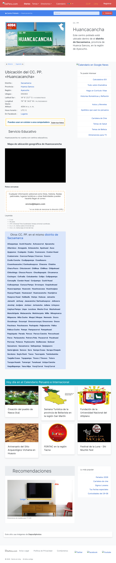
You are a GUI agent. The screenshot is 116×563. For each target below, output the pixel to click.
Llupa (24, 309)
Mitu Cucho (22, 317)
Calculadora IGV (100, 79)
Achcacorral (38, 244)
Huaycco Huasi (14, 297)
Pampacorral (34, 329)
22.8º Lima (92, 4)
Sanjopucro (47, 346)
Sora (30, 350)
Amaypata (22, 248)
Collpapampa (51, 276)
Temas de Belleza (99, 129)
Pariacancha (19, 338)
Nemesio (48, 317)
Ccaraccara (40, 252)
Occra (55, 317)
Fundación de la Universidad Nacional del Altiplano (93, 412)
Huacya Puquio (14, 293)
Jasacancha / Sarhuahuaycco (37, 301)
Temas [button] (35, 4)
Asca (52, 248)
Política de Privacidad (43, 551)
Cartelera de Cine (99, 118)
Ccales (31, 252)
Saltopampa (36, 346)
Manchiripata (13, 313)
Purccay (10, 342)
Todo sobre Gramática (97, 85)
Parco (9, 338)
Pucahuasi (53, 338)
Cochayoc (11, 276)
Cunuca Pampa (27, 285)
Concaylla (11, 280)
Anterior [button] (10, 64)
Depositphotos (34, 534)
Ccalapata (22, 252)
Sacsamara (12, 346)
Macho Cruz (42, 309)
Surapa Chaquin (54, 350)
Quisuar (51, 342)
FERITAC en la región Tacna (55, 448)
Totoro (52, 358)
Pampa (24, 329)
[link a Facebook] (92, 552)
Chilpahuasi (54, 268)
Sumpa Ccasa (39, 350)
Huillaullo (26, 297)
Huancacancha (39, 293)
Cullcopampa (13, 285)
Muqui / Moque (35, 317)
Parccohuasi (53, 334)
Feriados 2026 (102, 477)
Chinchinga (12, 272)
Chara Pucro (12, 268)
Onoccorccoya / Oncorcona (40, 321)
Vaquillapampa (13, 366)
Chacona (43, 264)
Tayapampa (26, 358)
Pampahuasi (46, 329)
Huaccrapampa (14, 289)
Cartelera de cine (100, 481)
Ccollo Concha (13, 260)
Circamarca (53, 272)
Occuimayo (12, 321)
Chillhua (35, 268)
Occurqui (23, 321)
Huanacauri (27, 293)
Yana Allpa (26, 366)
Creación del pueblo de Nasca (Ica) (20, 411)
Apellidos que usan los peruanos (95, 110)
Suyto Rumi (22, 354)
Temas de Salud (100, 124)
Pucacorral (43, 338)
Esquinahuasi (51, 285)
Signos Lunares (101, 485)
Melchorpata (38, 313)
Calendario (61, 4)
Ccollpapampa (28, 260)
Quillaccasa (41, 342)
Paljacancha (45, 325)
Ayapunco (11, 252)
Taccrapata (40, 354)
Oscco (57, 321)
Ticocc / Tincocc (40, 358)
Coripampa (36, 280)
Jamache (51, 297)
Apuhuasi (44, 248)
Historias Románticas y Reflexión (95, 96)
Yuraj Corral (37, 366)
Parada (22, 334)
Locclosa (32, 309)
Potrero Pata (31, 338)
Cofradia (21, 276)
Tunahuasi (36, 362)
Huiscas (42, 297)
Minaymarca (56, 313)
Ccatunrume (12, 256)
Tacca (30, 354)
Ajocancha (49, 244)
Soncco (23, 350)
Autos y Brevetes (99, 104)
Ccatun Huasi (52, 252)
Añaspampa (12, 244)
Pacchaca (11, 325)
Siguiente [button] (19, 64)
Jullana (47, 305)
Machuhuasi (54, 309)
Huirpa (34, 297)
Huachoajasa (52, 289)
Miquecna (11, 317)
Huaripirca (52, 293)
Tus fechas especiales (98, 489)
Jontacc (27, 305)
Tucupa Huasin (14, 362)
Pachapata (33, 325)
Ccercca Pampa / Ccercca (31, 256)
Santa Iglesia (12, 350)
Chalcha (52, 264)
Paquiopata (12, 334)
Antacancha (33, 248)
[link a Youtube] (106, 552)
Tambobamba (52, 354)
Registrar (107, 3)
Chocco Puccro (25, 272)
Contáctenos (62, 551)
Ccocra (47, 256)
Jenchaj (10, 305)
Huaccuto (26, 289)
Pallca (54, 325)
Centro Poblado (13, 13)
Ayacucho (25, 90)
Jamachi (11, 301)
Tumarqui (26, 362)
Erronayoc (39, 285)
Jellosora (56, 301)
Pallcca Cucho (13, 329)
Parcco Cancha (40, 334)
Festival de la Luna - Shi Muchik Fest (93, 448)
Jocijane (19, 305)
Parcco (29, 334)
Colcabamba (32, 276)
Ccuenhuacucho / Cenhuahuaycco (22, 264)
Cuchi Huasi (47, 280)
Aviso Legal (24, 551)
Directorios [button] (45, 4)
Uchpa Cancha (48, 362)
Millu (47, 313)
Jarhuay (19, 301)
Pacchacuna (22, 325)
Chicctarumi (25, 268)
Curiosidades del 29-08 (98, 493)
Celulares (108, 13)
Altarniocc (11, 248)
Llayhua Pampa (14, 309)
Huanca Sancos (27, 86)
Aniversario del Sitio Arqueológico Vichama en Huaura (21, 450)
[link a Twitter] (78, 552)
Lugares (24, 114)
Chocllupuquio (40, 272)
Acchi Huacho (25, 244)
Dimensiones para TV (98, 135)
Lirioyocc (55, 305)
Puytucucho (29, 342)
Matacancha (25, 313)
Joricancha (37, 305)
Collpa (41, 276)
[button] (70, 3)
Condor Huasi (23, 280)
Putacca (19, 342)
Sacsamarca (26, 83)
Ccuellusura (40, 260)
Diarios (27, 4)
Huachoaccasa (38, 289)
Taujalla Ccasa (13, 358)
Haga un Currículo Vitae (96, 90)
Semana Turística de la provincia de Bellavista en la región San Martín (57, 412)
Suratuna (11, 354)
